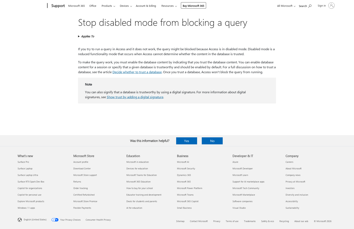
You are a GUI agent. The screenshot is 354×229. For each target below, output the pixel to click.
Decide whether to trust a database (137, 72)
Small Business (184, 207)
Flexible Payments (82, 207)
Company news (293, 175)
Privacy (216, 221)
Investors (290, 188)
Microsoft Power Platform (189, 188)
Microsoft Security (186, 168)
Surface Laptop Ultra (28, 175)
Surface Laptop (25, 168)
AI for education (134, 207)
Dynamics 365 (184, 175)
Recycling (284, 221)
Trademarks (250, 221)
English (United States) (35, 219)
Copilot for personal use (29, 194)
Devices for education (137, 168)
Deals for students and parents (141, 201)
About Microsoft (294, 168)
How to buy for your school (139, 188)
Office (92, 5)
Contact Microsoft (199, 221)
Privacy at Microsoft (295, 181)
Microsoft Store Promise (85, 201)
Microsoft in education (137, 161)
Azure (235, 161)
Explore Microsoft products (31, 201)
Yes (186, 141)
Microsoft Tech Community (246, 188)
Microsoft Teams (185, 194)
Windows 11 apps (26, 207)
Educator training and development (143, 194)
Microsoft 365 (76, 5)
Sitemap (180, 221)
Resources (167, 5)
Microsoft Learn (240, 175)
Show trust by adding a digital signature (135, 97)
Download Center (82, 168)
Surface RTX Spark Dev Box (31, 181)
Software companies (243, 201)
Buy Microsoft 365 (193, 5)
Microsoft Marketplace (244, 194)
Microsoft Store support (85, 175)
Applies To (87, 36)
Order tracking (80, 188)
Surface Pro (23, 161)
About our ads (301, 221)
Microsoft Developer (243, 168)
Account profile (80, 161)
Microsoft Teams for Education (141, 175)
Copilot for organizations (30, 188)
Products (107, 5)
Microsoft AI (183, 161)
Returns (77, 181)
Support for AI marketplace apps (248, 181)
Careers (289, 161)
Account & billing (146, 5)
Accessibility (292, 201)
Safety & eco (267, 221)
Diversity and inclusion (297, 194)
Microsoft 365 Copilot (188, 201)
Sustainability (292, 207)
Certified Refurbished (83, 194)
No (212, 141)
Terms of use (232, 221)
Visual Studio (239, 207)
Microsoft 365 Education (138, 181)
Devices (124, 5)
